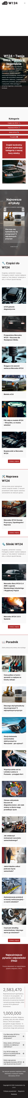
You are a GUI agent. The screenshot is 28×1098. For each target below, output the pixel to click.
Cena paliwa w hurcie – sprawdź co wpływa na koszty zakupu (12, 677)
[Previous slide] (5, 209)
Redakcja (14, 1094)
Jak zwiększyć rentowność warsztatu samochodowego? (12, 838)
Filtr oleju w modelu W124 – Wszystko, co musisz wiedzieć (13, 422)
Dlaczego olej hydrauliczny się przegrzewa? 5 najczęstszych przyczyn (11, 234)
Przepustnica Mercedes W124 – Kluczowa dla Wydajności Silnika (13, 337)
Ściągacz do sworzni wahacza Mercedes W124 (13, 367)
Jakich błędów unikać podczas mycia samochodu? (12, 868)
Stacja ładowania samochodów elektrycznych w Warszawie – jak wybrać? (13, 740)
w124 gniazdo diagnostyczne (9, 308)
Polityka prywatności (10, 1091)
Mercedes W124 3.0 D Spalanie (12, 618)
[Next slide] (23, 209)
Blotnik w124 (9, 394)
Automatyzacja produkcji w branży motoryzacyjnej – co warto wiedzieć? (14, 899)
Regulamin (21, 1091)
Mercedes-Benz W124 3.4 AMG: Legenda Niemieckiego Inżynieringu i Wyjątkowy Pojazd (14, 587)
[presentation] (14, 219)
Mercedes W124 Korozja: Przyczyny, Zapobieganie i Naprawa (14, 522)
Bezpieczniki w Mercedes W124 (13, 452)
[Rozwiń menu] (24, 3)
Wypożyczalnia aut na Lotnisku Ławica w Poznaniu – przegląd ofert (13, 772)
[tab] (10, 246)
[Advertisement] (14, 21)
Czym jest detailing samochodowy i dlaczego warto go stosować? (13, 930)
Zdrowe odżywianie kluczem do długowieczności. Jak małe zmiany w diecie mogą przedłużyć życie (14, 805)
